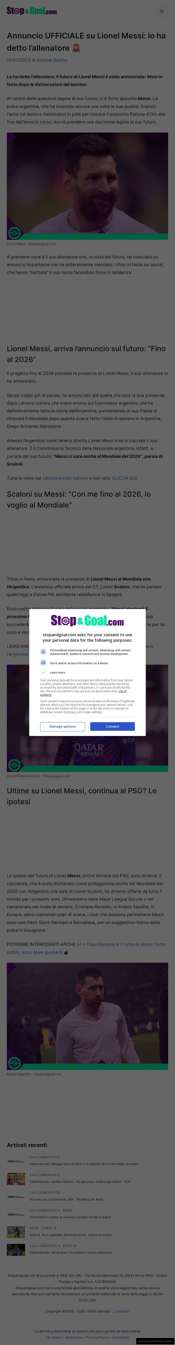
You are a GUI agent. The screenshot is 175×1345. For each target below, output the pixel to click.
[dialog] (87, 672)
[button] (87, 672)
